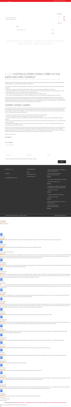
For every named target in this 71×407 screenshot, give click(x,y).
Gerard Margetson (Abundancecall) (7, 251)
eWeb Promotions (62, 215)
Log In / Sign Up (64, 18)
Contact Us (9, 10)
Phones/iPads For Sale (31, 174)
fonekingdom (47, 79)
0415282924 (7, 173)
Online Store (2, 236)
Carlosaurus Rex (3, 271)
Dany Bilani (2, 352)
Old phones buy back (12, 17)
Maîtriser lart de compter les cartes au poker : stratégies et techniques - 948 (28, 79)
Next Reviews (2, 397)
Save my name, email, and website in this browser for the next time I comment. (21, 158)
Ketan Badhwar (3, 262)
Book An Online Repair (5, 398)
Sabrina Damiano (3, 337)
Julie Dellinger (3, 301)
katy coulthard (3, 359)
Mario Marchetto (3, 244)
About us (7, 17)
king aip (1, 328)
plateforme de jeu (49, 82)
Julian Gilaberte (3, 292)
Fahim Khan (2, 281)
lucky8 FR (13, 134)
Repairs (64, 0)
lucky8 (9, 134)
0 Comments (53, 79)
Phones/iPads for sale (58, 0)
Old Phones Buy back (31, 176)
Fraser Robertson (3, 319)
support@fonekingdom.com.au (11, 177)
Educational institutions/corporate (11, 19)
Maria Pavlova (2, 344)
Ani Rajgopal (2, 393)
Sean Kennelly (3, 375)
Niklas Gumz (2, 311)
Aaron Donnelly (3, 384)
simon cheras (2, 367)
